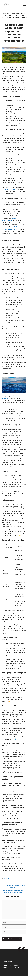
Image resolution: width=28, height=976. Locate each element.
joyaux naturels (9, 189)
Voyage (11, 13)
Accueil (5, 13)
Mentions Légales (8, 967)
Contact (17, 967)
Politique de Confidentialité (10, 965)
